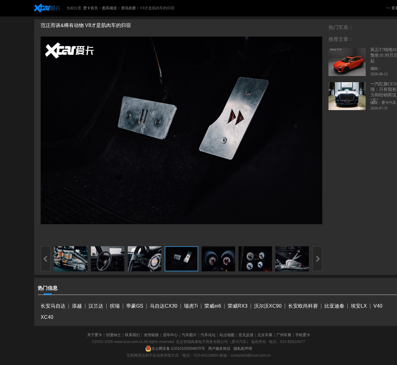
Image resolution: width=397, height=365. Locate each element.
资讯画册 (128, 8)
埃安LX (359, 306)
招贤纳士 (113, 335)
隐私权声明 (243, 348)
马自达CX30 (163, 306)
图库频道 (109, 8)
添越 (77, 306)
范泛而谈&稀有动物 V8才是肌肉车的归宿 (86, 25)
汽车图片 (189, 335)
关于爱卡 (94, 335)
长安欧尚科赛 (303, 306)
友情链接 (151, 335)
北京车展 (264, 335)
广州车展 (283, 335)
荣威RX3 (238, 306)
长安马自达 (53, 306)
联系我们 (132, 335)
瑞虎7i (191, 306)
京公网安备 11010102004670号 (178, 348)
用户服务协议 (219, 348)
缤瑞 (115, 306)
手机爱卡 (302, 335)
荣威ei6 (212, 306)
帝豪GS (134, 306)
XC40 (47, 317)
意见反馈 (246, 335)
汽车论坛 (208, 335)
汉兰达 (95, 306)
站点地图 (227, 335)
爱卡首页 (90, 8)
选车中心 (170, 335)
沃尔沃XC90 (268, 306)
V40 (377, 306)
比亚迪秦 (334, 306)
